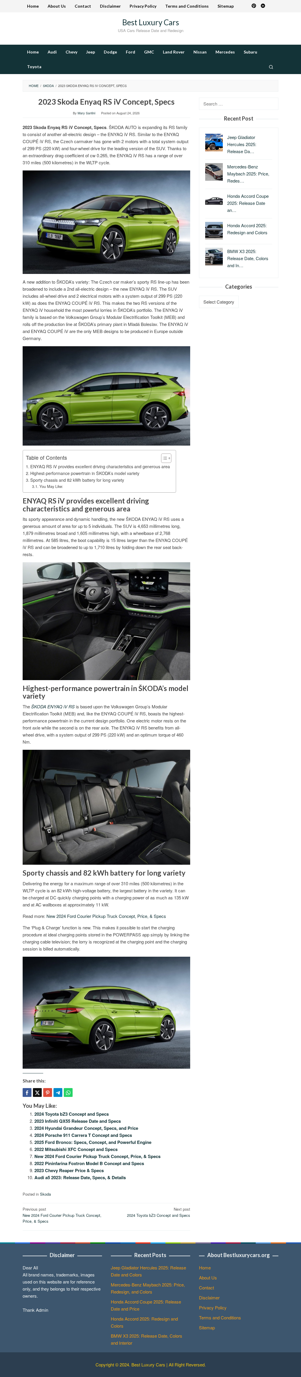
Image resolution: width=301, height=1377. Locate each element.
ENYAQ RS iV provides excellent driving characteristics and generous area (100, 466)
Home (205, 1267)
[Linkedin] (262, 6)
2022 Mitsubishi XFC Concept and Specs (76, 1149)
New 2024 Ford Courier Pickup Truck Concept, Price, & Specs (106, 916)
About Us (208, 1277)
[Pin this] (47, 1092)
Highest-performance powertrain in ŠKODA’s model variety (84, 473)
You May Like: (51, 486)
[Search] (271, 66)
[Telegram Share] (57, 1092)
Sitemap (207, 1327)
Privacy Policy (213, 1307)
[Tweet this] (37, 1092)
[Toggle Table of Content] (163, 458)
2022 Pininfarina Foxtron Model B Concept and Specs (89, 1163)
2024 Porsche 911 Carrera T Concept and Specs (83, 1135)
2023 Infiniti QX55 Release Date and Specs (77, 1121)
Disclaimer (209, 1297)
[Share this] (27, 1092)
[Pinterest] (253, 6)
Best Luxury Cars (150, 22)
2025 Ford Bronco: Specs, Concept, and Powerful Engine (92, 1142)
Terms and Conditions (220, 1317)
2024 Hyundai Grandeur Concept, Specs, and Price (86, 1128)
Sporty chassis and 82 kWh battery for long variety (77, 480)
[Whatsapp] (68, 1092)
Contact (206, 1287)
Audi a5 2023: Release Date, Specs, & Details (80, 1177)
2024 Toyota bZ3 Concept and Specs (71, 1114)
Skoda (45, 1194)
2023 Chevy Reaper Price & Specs (69, 1170)
